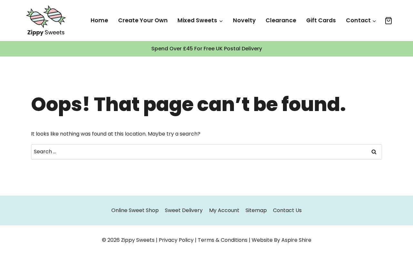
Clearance (281, 20)
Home (99, 20)
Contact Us (287, 210)
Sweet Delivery (184, 210)
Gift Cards (321, 20)
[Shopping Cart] (388, 20)
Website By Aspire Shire (281, 240)
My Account (224, 210)
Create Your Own (143, 20)
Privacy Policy (176, 240)
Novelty (244, 20)
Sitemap (256, 210)
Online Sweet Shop (135, 210)
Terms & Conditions (222, 240)
